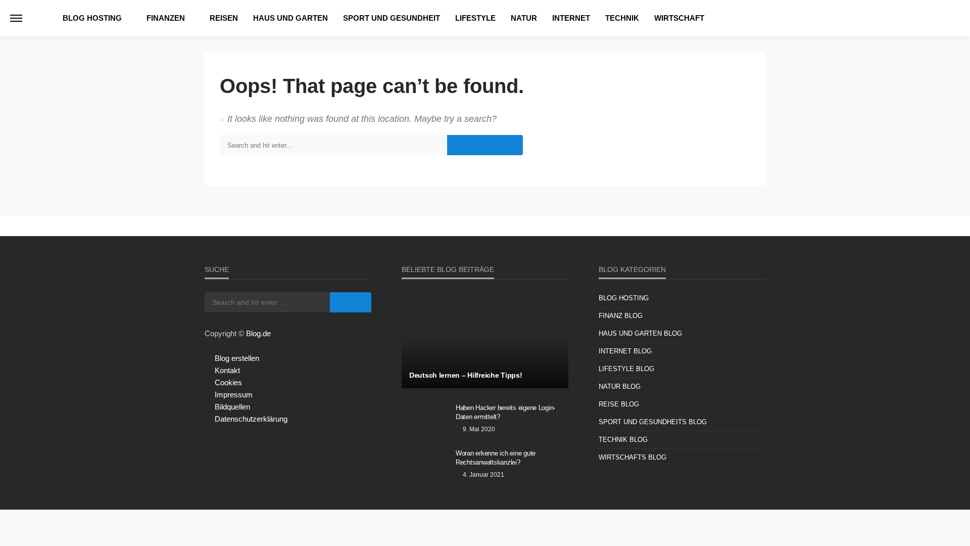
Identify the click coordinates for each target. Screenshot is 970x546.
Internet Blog (625, 351)
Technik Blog (623, 439)
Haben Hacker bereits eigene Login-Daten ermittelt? (505, 412)
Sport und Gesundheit (391, 18)
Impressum (234, 394)
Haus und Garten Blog (640, 333)
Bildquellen (232, 406)
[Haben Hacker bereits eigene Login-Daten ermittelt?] (425, 421)
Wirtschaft (679, 18)
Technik (622, 18)
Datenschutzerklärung (251, 419)
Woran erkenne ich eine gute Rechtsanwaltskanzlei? (496, 457)
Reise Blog (619, 404)
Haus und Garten (290, 18)
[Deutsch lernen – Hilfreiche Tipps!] (485, 340)
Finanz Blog (621, 316)
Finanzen (166, 18)
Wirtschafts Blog (632, 457)
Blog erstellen (237, 358)
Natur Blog (620, 386)
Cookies (228, 382)
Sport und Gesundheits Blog (653, 422)
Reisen (224, 18)
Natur (524, 18)
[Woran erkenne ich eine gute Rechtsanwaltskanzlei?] (425, 466)
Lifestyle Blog (626, 369)
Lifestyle (475, 18)
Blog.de (258, 333)
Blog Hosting (92, 18)
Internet (571, 18)
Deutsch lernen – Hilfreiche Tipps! (465, 375)
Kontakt (227, 370)
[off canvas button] (16, 18)
